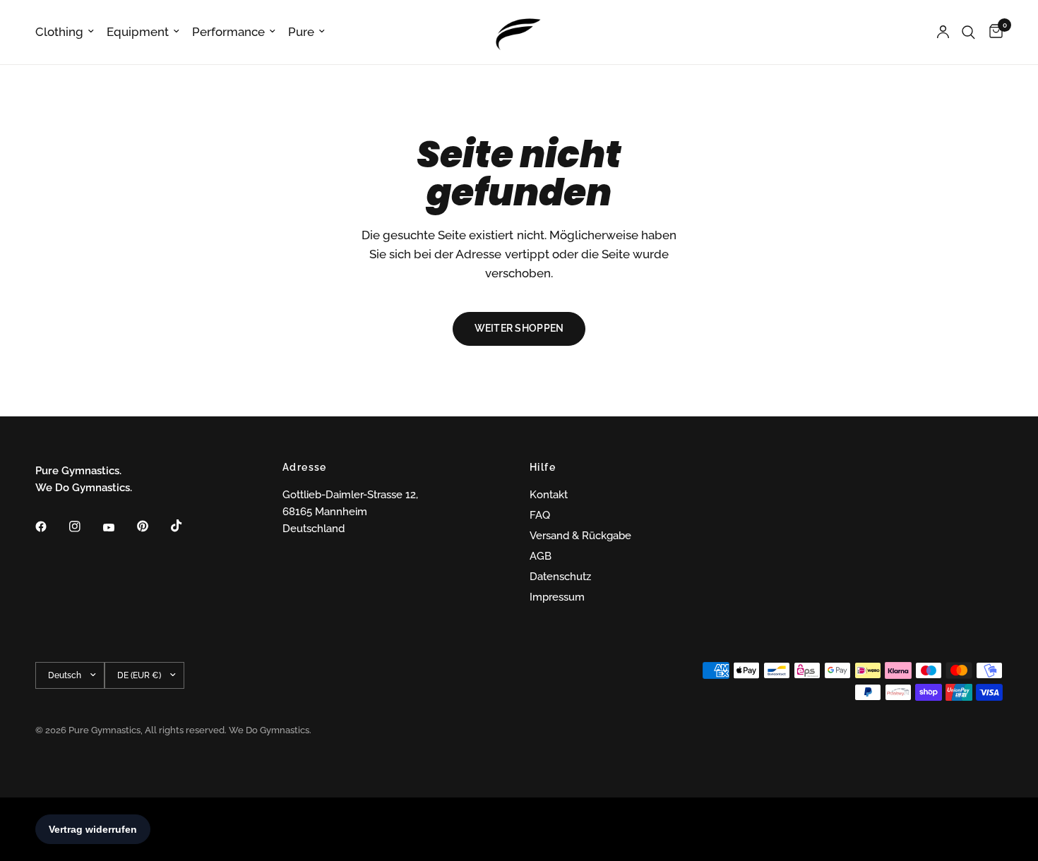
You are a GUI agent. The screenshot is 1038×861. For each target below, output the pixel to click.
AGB (540, 556)
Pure (301, 32)
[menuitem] (67, 32)
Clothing (59, 32)
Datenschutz (560, 576)
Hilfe (543, 467)
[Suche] (968, 32)
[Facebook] (50, 526)
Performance (228, 32)
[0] (992, 32)
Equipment (138, 32)
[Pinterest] (152, 525)
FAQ (540, 515)
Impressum (557, 597)
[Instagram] (84, 526)
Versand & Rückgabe (580, 535)
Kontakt (549, 494)
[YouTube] (118, 527)
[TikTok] (186, 525)
